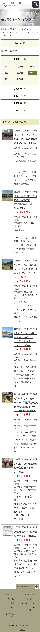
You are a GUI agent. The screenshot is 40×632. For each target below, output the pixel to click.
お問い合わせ (12, 5)
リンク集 (10, 599)
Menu (18, 43)
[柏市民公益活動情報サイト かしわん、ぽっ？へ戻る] (20, 2)
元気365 (23, 630)
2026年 (18, 59)
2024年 (18, 96)
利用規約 (29, 599)
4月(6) (20, 73)
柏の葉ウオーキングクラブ (13, 32)
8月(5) (7, 66)
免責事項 (10, 603)
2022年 (18, 110)
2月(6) (7, 79)
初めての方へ (10, 595)
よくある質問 (29, 595)
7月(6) (20, 66)
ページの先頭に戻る (24, 586)
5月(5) (7, 73)
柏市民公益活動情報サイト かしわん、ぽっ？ (18, 29)
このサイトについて (4, 6)
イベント (31, 32)
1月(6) (20, 79)
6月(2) (32, 66)
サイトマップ (10, 607)
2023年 (18, 103)
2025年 (18, 88)
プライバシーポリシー (29, 603)
